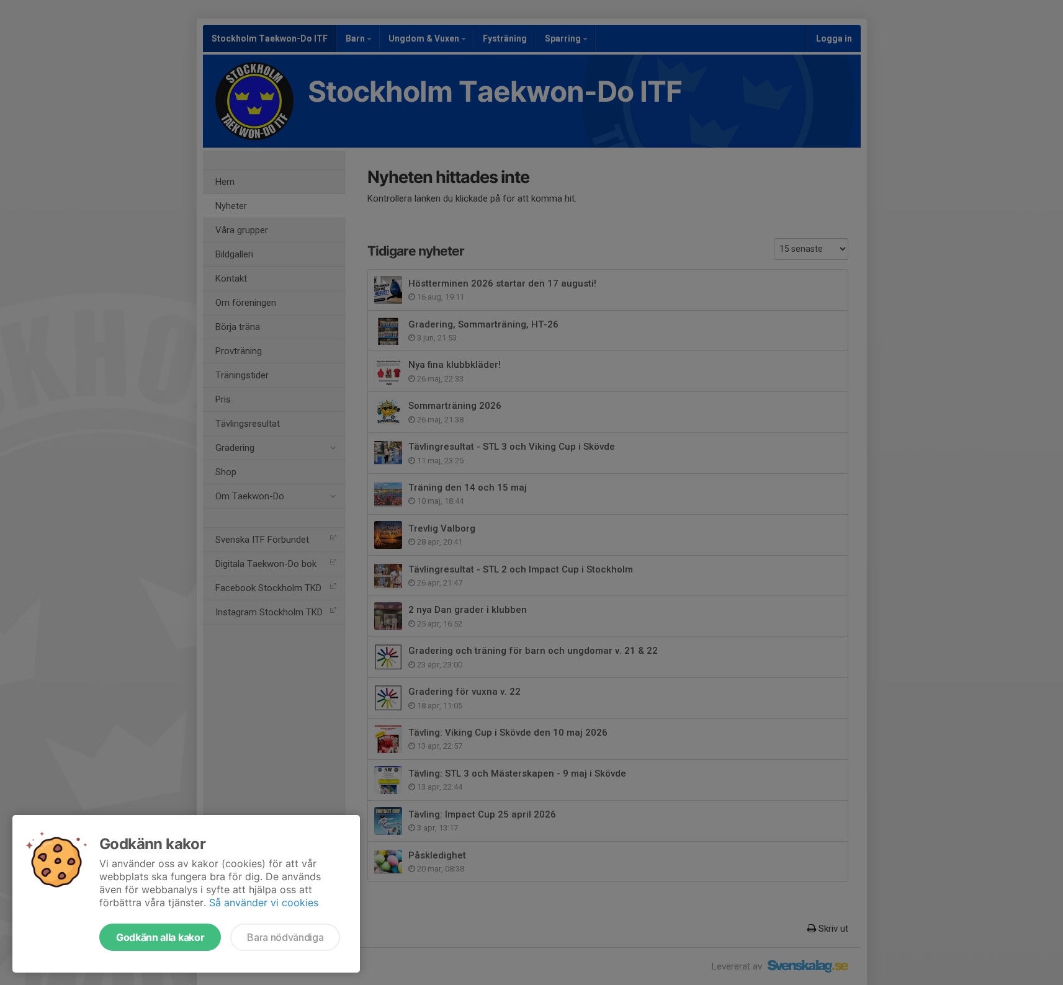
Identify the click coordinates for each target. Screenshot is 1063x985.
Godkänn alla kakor (160, 937)
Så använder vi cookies (263, 902)
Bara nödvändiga (285, 937)
